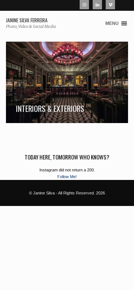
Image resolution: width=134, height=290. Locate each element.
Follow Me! (67, 176)
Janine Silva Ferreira (27, 20)
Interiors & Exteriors (50, 108)
